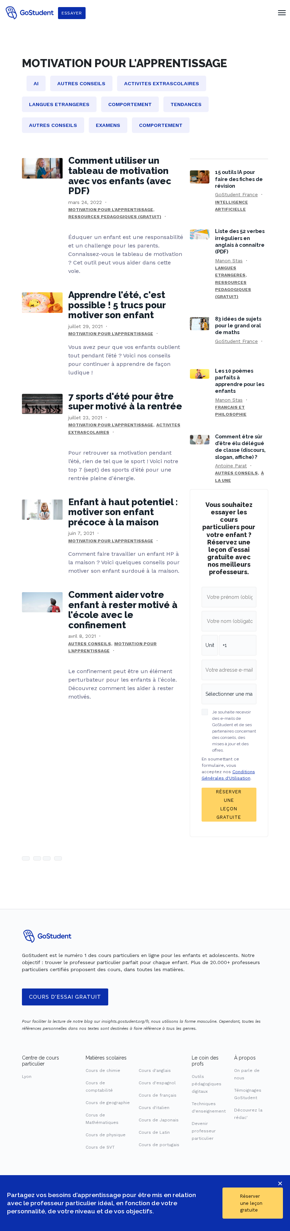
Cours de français (157, 1095)
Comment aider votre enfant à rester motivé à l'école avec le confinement (123, 609)
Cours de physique (106, 1134)
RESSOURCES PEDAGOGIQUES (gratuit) (114, 216)
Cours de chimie (103, 1070)
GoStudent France (236, 194)
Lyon (26, 1076)
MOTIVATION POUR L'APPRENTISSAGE (110, 209)
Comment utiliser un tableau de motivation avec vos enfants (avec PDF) (119, 175)
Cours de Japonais (159, 1120)
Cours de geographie (108, 1102)
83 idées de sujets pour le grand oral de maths (238, 326)
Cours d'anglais (155, 1070)
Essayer (72, 13)
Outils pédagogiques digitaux (206, 1084)
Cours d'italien (154, 1107)
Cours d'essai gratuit (65, 997)
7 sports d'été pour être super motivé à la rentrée (125, 401)
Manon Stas (229, 260)
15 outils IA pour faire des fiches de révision (239, 179)
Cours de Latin (154, 1132)
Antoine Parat (231, 465)
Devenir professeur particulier (204, 1131)
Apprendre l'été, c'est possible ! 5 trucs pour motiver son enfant (117, 305)
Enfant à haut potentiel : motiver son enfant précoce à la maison (123, 512)
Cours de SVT (100, 1147)
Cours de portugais (159, 1144)
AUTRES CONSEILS (89, 643)
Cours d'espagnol (157, 1082)
